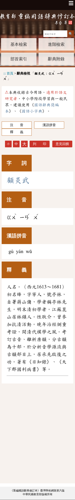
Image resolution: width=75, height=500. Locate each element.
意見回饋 (62, 144)
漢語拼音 (49, 125)
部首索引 (18, 59)
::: (4, 73)
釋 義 (16, 132)
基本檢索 (18, 44)
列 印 (39, 144)
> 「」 (33, 75)
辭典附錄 (56, 59)
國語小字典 (31, 111)
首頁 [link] (10, 73)
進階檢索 (56, 44)
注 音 (16, 125)
